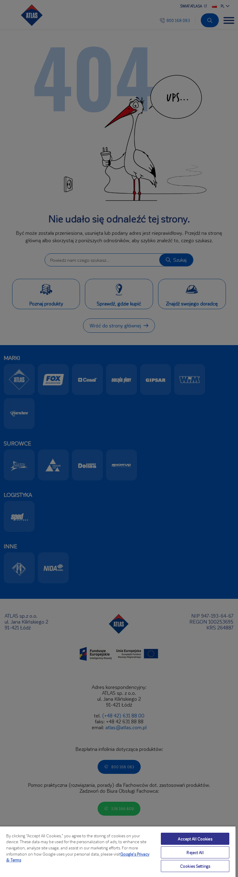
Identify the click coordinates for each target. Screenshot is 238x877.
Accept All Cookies (195, 838)
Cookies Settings (195, 866)
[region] (118, 851)
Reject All (195, 852)
